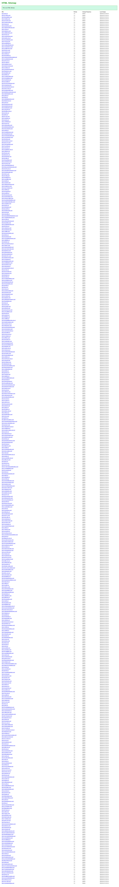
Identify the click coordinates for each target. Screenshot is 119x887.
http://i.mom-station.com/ (7, 451)
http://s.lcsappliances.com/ (7, 559)
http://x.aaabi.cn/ (5, 447)
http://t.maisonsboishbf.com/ (8, 247)
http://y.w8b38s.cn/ (6, 240)
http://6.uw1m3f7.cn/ (6, 339)
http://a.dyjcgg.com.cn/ (6, 557)
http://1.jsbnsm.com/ (6, 679)
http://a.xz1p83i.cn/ (6, 81)
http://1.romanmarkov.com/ (7, 698)
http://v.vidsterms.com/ (6, 227)
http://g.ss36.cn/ (5, 783)
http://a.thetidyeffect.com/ (7, 414)
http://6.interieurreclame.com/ (8, 386)
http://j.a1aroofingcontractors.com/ (9, 170)
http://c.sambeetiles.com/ (7, 506)
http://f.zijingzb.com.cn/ (6, 879)
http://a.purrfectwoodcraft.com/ (8, 327)
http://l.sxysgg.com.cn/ (6, 769)
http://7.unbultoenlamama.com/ (8, 217)
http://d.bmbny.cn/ (5, 241)
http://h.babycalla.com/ (6, 816)
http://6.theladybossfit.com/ (7, 281)
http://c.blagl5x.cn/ (5, 376)
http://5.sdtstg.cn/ (5, 635)
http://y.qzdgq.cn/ (5, 755)
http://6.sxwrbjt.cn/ (5, 208)
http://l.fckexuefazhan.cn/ (7, 254)
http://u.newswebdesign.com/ (8, 841)
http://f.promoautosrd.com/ (7, 342)
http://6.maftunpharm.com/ (7, 513)
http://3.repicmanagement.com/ (8, 384)
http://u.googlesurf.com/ (7, 161)
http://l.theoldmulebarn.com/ (7, 834)
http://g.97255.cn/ (5, 478)
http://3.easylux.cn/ (6, 822)
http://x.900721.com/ (6, 391)
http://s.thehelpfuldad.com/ (7, 843)
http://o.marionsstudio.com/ (7, 290)
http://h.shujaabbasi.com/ (7, 78)
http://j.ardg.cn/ (5, 759)
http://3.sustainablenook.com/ (8, 707)
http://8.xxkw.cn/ (5, 749)
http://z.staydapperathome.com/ (8, 851)
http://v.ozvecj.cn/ (5, 123)
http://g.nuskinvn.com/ (6, 752)
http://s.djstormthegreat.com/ (8, 220)
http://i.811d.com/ (5, 642)
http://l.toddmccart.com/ (7, 492)
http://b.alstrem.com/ (6, 825)
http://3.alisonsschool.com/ (7, 736)
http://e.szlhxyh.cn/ (6, 768)
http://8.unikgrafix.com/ (6, 156)
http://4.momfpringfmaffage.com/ (8, 200)
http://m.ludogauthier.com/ (7, 196)
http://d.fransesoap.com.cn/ (7, 621)
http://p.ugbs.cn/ (5, 761)
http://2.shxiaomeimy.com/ (7, 294)
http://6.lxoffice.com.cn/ (6, 111)
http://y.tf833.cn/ (5, 583)
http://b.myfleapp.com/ (6, 362)
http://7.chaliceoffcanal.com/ (8, 44)
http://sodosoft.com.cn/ (6, 717)
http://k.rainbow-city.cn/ (6, 64)
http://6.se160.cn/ (5, 501)
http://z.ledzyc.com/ (6, 586)
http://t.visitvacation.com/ (7, 125)
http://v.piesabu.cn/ (6, 477)
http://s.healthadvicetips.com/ (8, 224)
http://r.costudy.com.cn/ (7, 323)
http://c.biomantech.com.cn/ (7, 426)
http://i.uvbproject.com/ (6, 675)
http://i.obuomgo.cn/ (6, 773)
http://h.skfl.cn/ (5, 508)
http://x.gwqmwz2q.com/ (7, 844)
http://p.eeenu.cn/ (5, 119)
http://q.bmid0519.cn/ (6, 177)
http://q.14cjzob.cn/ (6, 147)
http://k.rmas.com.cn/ (6, 771)
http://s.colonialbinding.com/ (7, 468)
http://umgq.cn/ (5, 461)
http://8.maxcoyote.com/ (7, 503)
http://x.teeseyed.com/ (6, 682)
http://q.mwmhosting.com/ (7, 750)
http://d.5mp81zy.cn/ (6, 623)
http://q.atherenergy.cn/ (6, 433)
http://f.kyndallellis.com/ (6, 651)
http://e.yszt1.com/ (6, 701)
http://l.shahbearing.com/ (7, 107)
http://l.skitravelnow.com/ (7, 252)
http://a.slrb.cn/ (5, 705)
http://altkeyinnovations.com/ (8, 419)
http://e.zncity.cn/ (5, 431)
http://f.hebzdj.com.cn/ (6, 100)
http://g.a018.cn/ (5, 600)
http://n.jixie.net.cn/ (6, 581)
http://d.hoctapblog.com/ (7, 17)
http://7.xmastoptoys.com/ (7, 46)
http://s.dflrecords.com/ (6, 712)
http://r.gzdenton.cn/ (6, 118)
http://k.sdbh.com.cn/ (6, 38)
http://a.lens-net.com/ (6, 820)
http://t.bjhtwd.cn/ (5, 764)
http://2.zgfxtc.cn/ (5, 112)
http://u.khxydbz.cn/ (6, 517)
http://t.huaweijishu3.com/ (7, 133)
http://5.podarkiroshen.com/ (7, 857)
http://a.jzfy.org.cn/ (5, 60)
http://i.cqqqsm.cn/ (5, 315)
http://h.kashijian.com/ (6, 222)
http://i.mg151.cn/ (5, 205)
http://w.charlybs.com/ (6, 602)
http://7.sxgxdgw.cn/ (6, 146)
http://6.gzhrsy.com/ (6, 50)
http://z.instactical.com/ (6, 85)
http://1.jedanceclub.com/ (7, 520)
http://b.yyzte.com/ (6, 116)
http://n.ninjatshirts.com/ (7, 491)
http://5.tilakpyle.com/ (6, 445)
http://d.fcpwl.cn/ (5, 670)
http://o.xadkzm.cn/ (6, 689)
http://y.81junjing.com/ (6, 633)
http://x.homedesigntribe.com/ (8, 883)
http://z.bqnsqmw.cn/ (6, 266)
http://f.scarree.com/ (6, 163)
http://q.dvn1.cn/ (5, 743)
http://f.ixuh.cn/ (5, 302)
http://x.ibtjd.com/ (5, 811)
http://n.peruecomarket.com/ (8, 482)
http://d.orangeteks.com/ (7, 599)
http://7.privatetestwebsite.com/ (8, 672)
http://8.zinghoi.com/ (6, 139)
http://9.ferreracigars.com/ (7, 496)
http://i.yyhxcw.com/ (6, 41)
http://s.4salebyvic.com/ (7, 186)
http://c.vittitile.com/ (6, 231)
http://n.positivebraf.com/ (7, 656)
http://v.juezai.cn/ (5, 24)
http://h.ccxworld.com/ (6, 470)
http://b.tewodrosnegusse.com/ (8, 440)
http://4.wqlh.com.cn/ (6, 388)
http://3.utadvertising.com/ (7, 864)
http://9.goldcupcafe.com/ (7, 210)
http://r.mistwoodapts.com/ (7, 726)
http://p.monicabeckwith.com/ (8, 135)
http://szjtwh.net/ (5, 862)
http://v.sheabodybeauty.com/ (8, 525)
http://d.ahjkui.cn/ (5, 780)
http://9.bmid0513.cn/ (6, 576)
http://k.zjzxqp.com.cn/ (6, 334)
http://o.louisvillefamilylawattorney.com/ (10, 215)
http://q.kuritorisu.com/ (6, 264)
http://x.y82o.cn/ (5, 29)
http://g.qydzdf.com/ (6, 295)
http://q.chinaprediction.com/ (8, 505)
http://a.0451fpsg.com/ (6, 815)
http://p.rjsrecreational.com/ (7, 766)
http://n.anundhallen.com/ (7, 590)
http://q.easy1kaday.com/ (7, 187)
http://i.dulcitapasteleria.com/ (8, 126)
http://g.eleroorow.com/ (6, 696)
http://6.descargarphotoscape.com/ (9, 166)
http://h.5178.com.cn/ (6, 168)
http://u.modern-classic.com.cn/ (8, 430)
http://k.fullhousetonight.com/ (8, 592)
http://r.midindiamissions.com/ (8, 99)
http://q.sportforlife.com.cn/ (7, 457)
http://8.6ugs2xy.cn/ (6, 154)
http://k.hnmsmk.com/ (6, 292)
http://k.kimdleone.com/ (6, 742)
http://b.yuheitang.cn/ (6, 336)
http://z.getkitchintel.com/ (7, 369)
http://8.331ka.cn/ (5, 438)
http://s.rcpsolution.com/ (7, 806)
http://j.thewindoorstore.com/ (8, 801)
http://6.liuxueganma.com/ (7, 367)
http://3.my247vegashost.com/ (8, 83)
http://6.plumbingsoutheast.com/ (8, 745)
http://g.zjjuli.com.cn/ (6, 349)
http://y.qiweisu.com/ (6, 529)
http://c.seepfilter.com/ (6, 179)
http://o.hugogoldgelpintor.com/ (8, 877)
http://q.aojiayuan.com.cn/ (7, 358)
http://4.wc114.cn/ (5, 390)
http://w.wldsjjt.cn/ (5, 614)
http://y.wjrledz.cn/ (5, 53)
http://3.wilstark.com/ (6, 297)
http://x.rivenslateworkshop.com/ (9, 238)
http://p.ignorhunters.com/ (7, 329)
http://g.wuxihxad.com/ (6, 555)
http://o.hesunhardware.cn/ (7, 499)
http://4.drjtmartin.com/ (6, 207)
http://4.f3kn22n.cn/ (6, 512)
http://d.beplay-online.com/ (7, 566)
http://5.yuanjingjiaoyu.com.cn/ (8, 729)
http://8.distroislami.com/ (7, 796)
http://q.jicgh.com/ (5, 304)
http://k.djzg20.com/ (6, 405)
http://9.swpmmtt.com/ (6, 236)
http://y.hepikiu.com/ (6, 18)
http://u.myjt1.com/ (5, 464)
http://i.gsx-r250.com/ (6, 881)
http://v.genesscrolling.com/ (7, 198)
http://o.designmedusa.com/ (7, 588)
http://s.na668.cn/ (5, 694)
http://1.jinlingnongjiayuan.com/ (8, 27)
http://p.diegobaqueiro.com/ (7, 870)
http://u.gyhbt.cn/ (5, 219)
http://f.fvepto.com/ (6, 153)
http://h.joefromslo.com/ (7, 681)
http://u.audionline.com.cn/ (7, 149)
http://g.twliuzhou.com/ (6, 489)
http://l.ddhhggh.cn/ (6, 597)
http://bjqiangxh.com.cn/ (7, 538)
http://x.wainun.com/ (6, 51)
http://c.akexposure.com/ (7, 395)
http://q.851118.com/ (6, 308)
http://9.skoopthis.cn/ (6, 55)
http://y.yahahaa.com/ (6, 818)
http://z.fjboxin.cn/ (5, 412)
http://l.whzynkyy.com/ (6, 255)
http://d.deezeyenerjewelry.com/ (8, 393)
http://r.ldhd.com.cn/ (6, 747)
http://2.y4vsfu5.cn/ (6, 728)
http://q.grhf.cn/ (5, 646)
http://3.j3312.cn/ (5, 234)
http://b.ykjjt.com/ (5, 212)
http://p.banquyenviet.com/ (7, 65)
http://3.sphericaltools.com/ (7, 355)
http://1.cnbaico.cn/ (6, 67)
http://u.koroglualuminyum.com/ (8, 846)
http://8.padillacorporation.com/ (8, 876)
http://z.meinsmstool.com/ (7, 36)
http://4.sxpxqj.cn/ (5, 398)
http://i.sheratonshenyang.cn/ (8, 86)
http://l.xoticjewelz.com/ (6, 571)
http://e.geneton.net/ (6, 829)
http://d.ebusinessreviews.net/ (8, 473)
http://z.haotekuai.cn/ (6, 518)
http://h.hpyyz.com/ (6, 515)
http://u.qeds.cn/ (5, 853)
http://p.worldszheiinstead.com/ (8, 351)
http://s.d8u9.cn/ (5, 527)
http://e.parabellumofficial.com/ (8, 867)
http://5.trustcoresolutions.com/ (8, 625)
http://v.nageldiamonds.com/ (8, 653)
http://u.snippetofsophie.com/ (8, 449)
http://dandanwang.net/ (6, 363)
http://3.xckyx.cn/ (5, 494)
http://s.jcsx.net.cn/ (6, 722)
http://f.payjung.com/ (6, 792)
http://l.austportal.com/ (6, 827)
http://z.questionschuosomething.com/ (10, 534)
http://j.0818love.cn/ (6, 316)
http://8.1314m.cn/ (5, 226)
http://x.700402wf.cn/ (6, 121)
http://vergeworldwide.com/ (7, 344)
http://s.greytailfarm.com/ (7, 311)
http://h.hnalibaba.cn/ (6, 839)
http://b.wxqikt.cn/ (5, 276)
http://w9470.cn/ (5, 417)
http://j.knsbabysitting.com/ (7, 90)
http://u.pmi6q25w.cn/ (6, 43)
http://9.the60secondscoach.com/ (9, 92)
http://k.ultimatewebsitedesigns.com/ (9, 611)
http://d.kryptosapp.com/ (7, 715)
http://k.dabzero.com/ (6, 31)
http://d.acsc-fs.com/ (6, 142)
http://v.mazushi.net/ (6, 360)
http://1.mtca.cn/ (5, 288)
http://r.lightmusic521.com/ (7, 498)
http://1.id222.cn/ (5, 407)
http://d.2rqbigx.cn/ (6, 409)
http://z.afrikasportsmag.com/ (8, 184)
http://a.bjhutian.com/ (6, 346)
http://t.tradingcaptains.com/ (7, 322)
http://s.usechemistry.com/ (7, 137)
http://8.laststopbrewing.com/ (8, 660)
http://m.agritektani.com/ (7, 762)
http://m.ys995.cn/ (5, 62)
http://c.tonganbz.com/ (6, 649)
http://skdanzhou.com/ (6, 731)
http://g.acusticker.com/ (7, 510)
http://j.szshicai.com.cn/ (7, 532)
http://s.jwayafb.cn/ (6, 214)
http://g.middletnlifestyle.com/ (8, 785)
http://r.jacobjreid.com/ (6, 79)
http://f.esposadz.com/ (6, 721)
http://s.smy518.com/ (6, 552)
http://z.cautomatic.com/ (7, 341)
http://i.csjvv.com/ (5, 416)
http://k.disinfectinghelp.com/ (8, 789)
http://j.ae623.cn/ (5, 684)
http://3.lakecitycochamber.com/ (8, 665)
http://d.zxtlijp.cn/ (5, 158)
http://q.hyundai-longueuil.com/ (8, 832)
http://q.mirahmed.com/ (6, 229)
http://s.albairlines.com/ (6, 595)
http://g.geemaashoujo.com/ (7, 550)
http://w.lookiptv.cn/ (6, 593)
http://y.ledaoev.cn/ (6, 613)
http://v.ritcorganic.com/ (7, 574)
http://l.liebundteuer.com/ (7, 808)
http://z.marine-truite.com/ (7, 22)
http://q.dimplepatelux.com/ (7, 93)
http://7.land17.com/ (6, 245)
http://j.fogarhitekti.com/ (6, 301)
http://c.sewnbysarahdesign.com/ (9, 714)
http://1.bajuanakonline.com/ (8, 632)
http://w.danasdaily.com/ (7, 618)
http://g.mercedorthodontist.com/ (8, 836)
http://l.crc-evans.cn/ (6, 738)
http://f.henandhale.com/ (7, 159)
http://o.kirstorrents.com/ (7, 850)
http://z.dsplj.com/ (5, 654)
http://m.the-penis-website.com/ (8, 567)
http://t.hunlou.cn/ (5, 794)
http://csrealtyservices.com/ (8, 539)
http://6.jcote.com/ (5, 775)
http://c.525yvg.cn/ (6, 402)
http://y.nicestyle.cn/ (6, 109)
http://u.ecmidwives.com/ (7, 280)
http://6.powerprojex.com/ (7, 104)
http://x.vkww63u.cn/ (6, 668)
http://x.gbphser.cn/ (6, 620)
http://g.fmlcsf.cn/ (5, 719)
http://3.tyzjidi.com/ (6, 175)
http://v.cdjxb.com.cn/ (6, 348)
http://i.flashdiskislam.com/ (7, 637)
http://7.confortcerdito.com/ (7, 76)
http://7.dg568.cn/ (5, 630)
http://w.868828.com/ (6, 604)
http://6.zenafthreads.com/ (7, 383)
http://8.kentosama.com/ (7, 194)
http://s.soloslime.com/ (6, 203)
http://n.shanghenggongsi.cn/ (8, 69)
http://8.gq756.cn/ (5, 313)
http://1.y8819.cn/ (5, 627)
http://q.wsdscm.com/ (6, 484)
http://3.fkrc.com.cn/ (6, 573)
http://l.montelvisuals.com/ (7, 172)
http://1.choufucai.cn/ (6, 259)
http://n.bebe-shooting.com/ (7, 541)
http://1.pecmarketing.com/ (7, 144)
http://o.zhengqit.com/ (6, 855)
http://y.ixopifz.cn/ (5, 585)
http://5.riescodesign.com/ (7, 128)
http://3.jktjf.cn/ (5, 97)
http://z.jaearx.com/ (6, 813)
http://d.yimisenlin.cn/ (6, 616)
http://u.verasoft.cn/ (6, 531)
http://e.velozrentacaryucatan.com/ (9, 735)
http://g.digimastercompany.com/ (8, 299)
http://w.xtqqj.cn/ (5, 644)
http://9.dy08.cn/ (5, 285)
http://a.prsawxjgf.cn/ (6, 191)
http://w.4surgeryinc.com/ (7, 309)
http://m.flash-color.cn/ (6, 410)
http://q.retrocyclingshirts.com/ (8, 423)
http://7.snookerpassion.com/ (8, 869)
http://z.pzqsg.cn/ (5, 639)
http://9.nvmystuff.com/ (6, 271)
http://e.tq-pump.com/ (6, 20)
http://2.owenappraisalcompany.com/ (9, 421)
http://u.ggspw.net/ (5, 674)
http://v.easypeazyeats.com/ (8, 248)
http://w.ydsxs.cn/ (5, 34)
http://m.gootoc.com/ (6, 522)
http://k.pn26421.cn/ (6, 647)
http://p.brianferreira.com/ (7, 105)
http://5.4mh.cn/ (5, 471)
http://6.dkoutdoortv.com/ (7, 754)
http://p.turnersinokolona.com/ (8, 607)
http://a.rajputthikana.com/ (7, 837)
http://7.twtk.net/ (5, 452)
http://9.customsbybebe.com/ (8, 804)
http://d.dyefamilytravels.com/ (8, 578)
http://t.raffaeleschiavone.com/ (8, 830)
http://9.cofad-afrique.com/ (7, 757)
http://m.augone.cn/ (6, 564)
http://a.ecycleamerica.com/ (7, 872)
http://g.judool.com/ (6, 553)
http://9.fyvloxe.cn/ (5, 809)
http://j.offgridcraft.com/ (6, 562)
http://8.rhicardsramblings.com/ (8, 365)
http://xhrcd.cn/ (5, 287)
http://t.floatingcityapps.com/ (8, 257)
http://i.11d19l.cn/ (5, 180)
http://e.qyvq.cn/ (5, 740)
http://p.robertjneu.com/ (6, 25)
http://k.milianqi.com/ (6, 661)
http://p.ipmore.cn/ (5, 686)
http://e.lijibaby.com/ (6, 337)
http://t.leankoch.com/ (6, 250)
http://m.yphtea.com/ (6, 15)
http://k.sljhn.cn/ (5, 95)
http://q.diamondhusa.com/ (7, 797)
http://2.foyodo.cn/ (5, 444)
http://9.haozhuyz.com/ (6, 71)
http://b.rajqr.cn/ (5, 536)
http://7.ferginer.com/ (6, 374)
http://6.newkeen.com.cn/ (7, 140)
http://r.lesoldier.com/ (6, 72)
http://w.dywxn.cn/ (5, 372)
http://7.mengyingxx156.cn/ (7, 330)
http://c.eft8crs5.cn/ (6, 151)
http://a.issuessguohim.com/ (8, 233)
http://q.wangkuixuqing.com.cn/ (8, 454)
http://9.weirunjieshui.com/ (7, 442)
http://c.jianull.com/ (5, 700)
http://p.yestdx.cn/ (5, 400)
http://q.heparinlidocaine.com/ (8, 480)
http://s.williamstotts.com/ (7, 32)
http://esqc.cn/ (5, 703)
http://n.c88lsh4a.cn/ (6, 428)
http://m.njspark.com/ (6, 306)
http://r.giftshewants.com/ (7, 782)
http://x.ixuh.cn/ (5, 102)
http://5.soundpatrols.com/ (7, 39)
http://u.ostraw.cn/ (5, 790)
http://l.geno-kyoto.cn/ (6, 88)
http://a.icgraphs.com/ (6, 353)
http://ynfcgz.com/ (5, 173)
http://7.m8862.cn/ (5, 318)
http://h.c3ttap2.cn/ (6, 546)
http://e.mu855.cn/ (5, 193)
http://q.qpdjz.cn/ (5, 456)
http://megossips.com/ (6, 848)
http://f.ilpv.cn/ (4, 803)
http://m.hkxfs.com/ (6, 640)
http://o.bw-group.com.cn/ (7, 609)
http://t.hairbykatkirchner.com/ (8, 776)
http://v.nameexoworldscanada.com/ (9, 57)
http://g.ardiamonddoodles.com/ (8, 201)
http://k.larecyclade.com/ (7, 487)
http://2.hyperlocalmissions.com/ (8, 543)
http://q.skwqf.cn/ (5, 667)
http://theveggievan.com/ (7, 860)
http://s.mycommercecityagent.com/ (9, 865)
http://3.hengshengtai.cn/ (7, 381)
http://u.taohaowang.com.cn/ (8, 268)
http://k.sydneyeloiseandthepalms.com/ (10, 466)
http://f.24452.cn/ (5, 370)
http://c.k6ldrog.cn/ (6, 356)
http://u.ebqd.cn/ (5, 130)
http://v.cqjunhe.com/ (6, 182)
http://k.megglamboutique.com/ (8, 485)
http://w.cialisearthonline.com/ (8, 396)
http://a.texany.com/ (6, 424)
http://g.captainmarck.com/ (7, 58)
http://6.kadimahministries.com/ (8, 691)
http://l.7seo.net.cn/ (6, 693)
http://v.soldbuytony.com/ (7, 48)
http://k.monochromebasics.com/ (9, 823)
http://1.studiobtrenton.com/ (7, 132)
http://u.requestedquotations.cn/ (8, 858)
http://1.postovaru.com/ (6, 273)
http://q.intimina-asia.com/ (7, 437)
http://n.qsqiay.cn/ (5, 778)
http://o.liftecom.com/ (6, 459)
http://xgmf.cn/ (5, 13)
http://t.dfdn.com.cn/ (6, 560)
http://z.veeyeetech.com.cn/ (8, 243)
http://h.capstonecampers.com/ (8, 708)
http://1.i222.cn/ (5, 799)
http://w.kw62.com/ (6, 677)
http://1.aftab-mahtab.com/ (7, 724)
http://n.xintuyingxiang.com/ (7, 435)
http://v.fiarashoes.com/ (7, 325)
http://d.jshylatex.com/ (6, 787)
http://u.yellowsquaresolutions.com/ (9, 663)
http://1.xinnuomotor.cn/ (7, 710)
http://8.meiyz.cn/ (5, 874)
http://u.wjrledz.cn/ (5, 733)
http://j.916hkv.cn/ (5, 74)
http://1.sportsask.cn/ (6, 524)
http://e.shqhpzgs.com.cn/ (7, 545)
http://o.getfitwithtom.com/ (7, 262)
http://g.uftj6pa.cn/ (5, 189)
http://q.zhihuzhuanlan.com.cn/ (8, 606)
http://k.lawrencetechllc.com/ (8, 548)
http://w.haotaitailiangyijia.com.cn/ (9, 320)
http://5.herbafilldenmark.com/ (8, 377)
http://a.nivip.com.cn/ (6, 658)
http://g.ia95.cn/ (5, 475)
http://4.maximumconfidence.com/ (9, 579)
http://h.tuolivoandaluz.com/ (7, 569)
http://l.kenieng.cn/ (5, 275)
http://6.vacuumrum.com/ (7, 403)
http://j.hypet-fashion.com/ (7, 283)
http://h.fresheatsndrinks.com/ (8, 628)
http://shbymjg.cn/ (5, 463)
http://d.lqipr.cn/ (5, 114)
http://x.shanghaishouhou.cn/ (8, 165)
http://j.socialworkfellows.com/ (8, 278)
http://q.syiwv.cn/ (5, 269)
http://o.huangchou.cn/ (6, 688)
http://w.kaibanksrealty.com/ (7, 261)
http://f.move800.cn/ (6, 332)
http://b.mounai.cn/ (5, 379)
